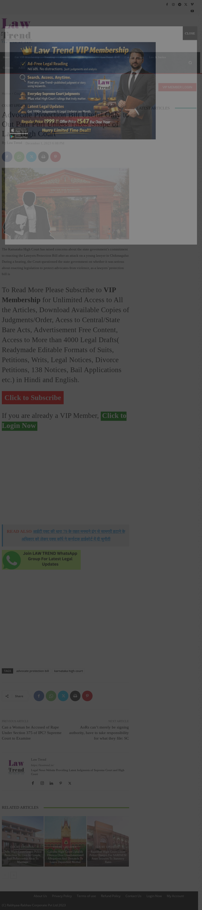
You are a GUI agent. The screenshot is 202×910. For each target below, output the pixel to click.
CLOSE (190, 33)
